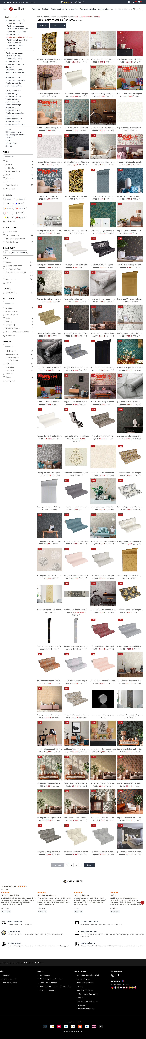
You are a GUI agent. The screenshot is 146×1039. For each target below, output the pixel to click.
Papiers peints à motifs (15, 20)
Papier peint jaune (13, 96)
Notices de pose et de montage (52, 979)
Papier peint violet (13, 102)
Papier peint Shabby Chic (17, 40)
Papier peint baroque (15, 26)
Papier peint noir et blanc (16, 124)
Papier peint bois (13, 34)
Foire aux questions (10, 983)
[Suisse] (127, 987)
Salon (8, 129)
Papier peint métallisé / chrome (19, 37)
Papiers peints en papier (15, 80)
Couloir (9, 146)
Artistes (32, 2)
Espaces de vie (23, 2)
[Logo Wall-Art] (17, 9)
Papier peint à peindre (15, 64)
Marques (13, 2)
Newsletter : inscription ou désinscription (55, 986)
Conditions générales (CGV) (88, 975)
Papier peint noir (12, 107)
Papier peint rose (12, 110)
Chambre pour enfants (15, 135)
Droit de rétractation (38, 963)
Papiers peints (11, 17)
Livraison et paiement (85, 983)
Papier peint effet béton (16, 31)
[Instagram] (113, 975)
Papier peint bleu (13, 116)
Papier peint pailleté (15, 45)
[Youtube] (117, 975)
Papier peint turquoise (15, 113)
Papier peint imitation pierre (18, 29)
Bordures (9, 67)
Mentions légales (5, 963)
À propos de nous (9, 979)
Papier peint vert (12, 99)
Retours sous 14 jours (90, 922)
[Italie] (118, 987)
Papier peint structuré (14, 53)
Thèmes (6, 2)
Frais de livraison (15, 922)
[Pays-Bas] (121, 987)
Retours (80, 986)
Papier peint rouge (13, 105)
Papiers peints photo (14, 58)
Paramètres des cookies (86, 1009)
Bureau (9, 140)
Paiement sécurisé (88, 943)
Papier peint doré (13, 121)
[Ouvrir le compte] (129, 2)
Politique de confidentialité (21, 963)
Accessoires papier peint (16, 72)
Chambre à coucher (14, 132)
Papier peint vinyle (13, 83)
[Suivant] (142, 903)
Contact (5, 975)
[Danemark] (124, 987)
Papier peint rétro (14, 43)
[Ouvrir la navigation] (5, 9)
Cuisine (9, 137)
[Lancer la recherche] (134, 9)
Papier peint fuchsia (14, 119)
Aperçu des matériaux (48, 983)
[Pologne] (135, 987)
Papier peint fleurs (14, 48)
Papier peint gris (12, 93)
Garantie (80, 998)
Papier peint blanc (13, 91)
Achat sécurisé (14, 931)
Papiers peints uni (13, 56)
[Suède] (132, 987)
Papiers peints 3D (13, 61)
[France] (115, 987)
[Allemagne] (112, 987)
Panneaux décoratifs (14, 70)
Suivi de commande (47, 990)
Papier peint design (14, 23)
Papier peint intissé (13, 77)
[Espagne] (130, 987)
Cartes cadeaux (46, 975)
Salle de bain (11, 143)
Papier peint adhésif (14, 86)
